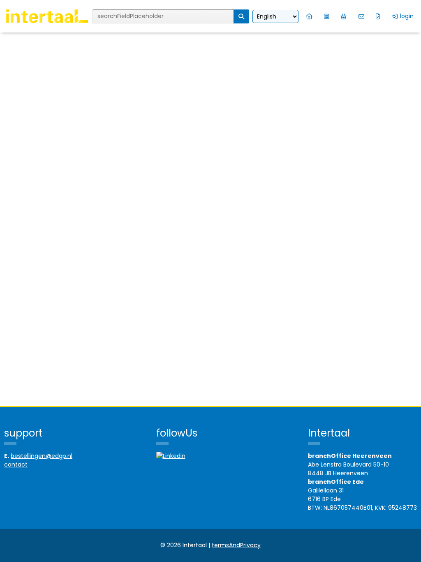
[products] (326, 16)
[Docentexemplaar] (378, 16)
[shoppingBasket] (343, 16)
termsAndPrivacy (236, 545)
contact (16, 464)
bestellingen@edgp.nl (41, 456)
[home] (309, 16)
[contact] (361, 16)
